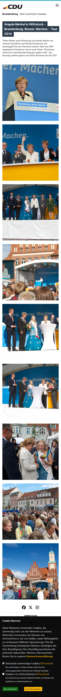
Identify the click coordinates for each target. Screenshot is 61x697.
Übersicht (46, 663)
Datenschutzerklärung (40, 656)
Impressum (30, 616)
